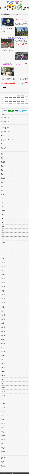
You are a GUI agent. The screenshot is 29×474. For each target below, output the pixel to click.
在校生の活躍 (12, 88)
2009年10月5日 (3, 13)
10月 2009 (14, 93)
